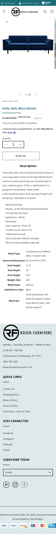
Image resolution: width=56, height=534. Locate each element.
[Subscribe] (49, 472)
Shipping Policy (11, 394)
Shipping (7, 122)
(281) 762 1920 (10, 361)
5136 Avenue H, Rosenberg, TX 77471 (22, 355)
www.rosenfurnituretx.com (17, 367)
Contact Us (9, 388)
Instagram (8, 438)
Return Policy (10, 400)
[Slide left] (19, 94)
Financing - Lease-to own (16, 411)
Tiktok (6, 449)
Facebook (8, 433)
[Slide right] (36, 94)
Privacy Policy (10, 405)
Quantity (6, 138)
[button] (45, 10)
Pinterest (7, 444)
